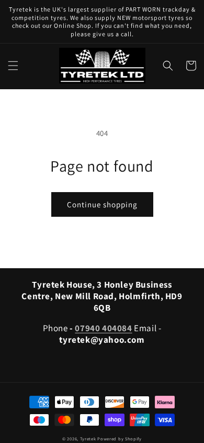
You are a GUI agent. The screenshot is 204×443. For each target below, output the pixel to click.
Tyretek (88, 438)
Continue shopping (102, 204)
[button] (13, 65)
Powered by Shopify (119, 438)
